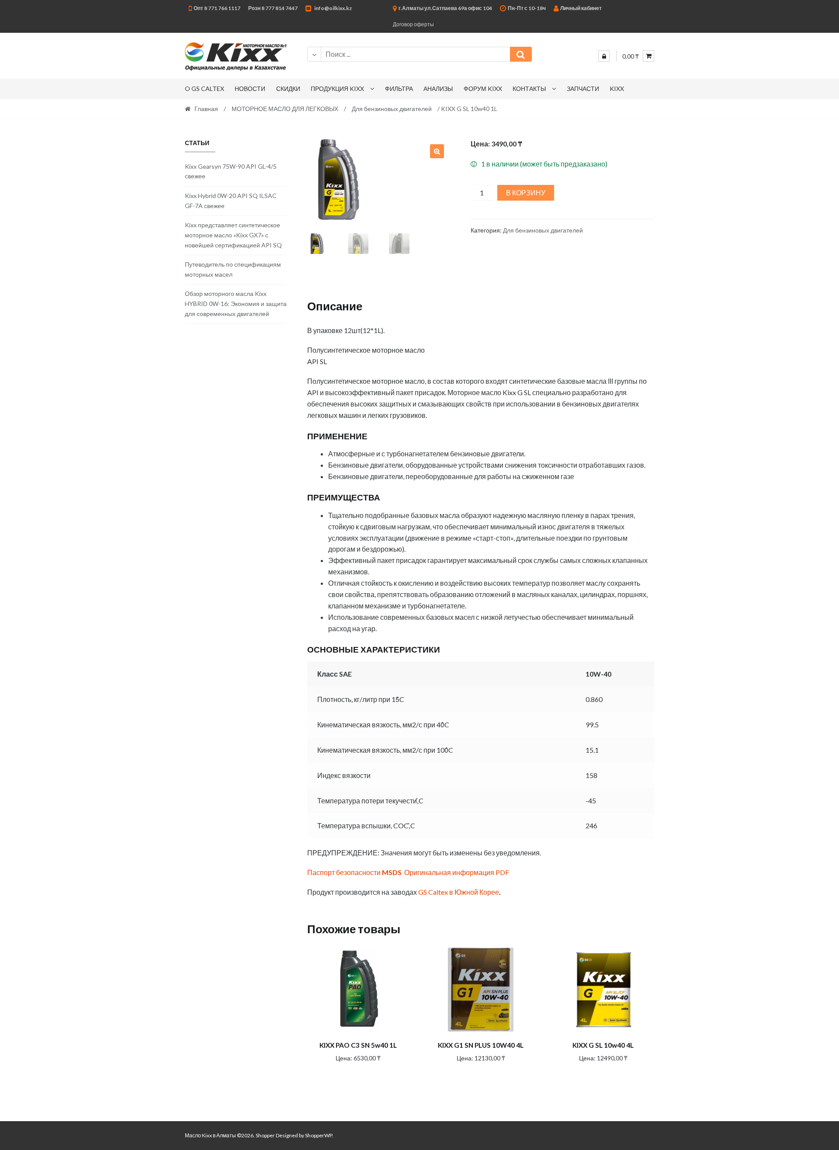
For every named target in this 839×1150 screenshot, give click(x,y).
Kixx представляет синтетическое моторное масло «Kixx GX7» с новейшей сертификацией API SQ (233, 234)
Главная (206, 108)
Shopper (265, 1135)
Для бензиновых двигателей (392, 108)
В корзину (525, 192)
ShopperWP (318, 1135)
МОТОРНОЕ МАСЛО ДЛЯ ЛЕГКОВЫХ (285, 108)
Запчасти (583, 88)
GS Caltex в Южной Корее (458, 892)
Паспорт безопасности (354, 872)
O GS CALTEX (204, 88)
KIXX (617, 88)
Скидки (288, 88)
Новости (250, 88)
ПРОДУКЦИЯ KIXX (337, 88)
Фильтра (399, 88)
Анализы (438, 88)
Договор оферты (413, 24)
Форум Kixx (483, 88)
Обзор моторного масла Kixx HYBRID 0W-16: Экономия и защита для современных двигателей (236, 303)
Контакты (529, 88)
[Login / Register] (604, 56)
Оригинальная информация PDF (456, 872)
